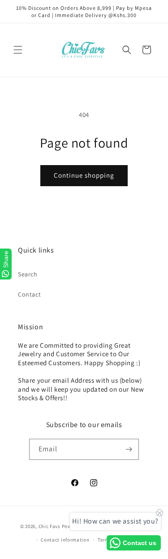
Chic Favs (49, 526)
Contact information (65, 540)
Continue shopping (84, 175)
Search (28, 274)
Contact (29, 294)
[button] (18, 50)
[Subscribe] (128, 449)
